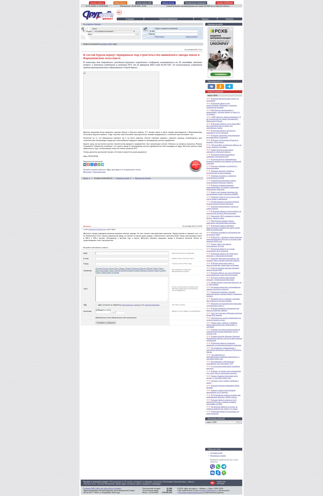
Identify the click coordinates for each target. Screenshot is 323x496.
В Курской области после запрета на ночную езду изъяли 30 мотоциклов (223, 212)
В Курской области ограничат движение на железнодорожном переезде (223, 344)
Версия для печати (143, 178)
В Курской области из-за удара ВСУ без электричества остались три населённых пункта (223, 126)
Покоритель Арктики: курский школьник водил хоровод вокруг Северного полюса (224, 294)
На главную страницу (92, 24)
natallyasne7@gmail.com (97, 229)
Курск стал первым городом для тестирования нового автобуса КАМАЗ (222, 193)
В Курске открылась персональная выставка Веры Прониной (223, 136)
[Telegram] (102, 164)
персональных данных (131, 305)
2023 (110, 44)
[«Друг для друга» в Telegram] (229, 86)
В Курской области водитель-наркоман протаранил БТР (220, 156)
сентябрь (103, 44)
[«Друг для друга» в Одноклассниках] (220, 86)
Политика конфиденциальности (191, 492)
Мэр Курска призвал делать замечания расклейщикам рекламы (221, 222)
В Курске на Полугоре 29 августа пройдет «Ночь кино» (222, 141)
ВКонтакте (87, 172)
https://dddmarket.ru (210, 490)
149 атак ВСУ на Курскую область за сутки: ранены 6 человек (223, 146)
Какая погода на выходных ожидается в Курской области (219, 151)
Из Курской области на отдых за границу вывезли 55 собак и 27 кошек (221, 408)
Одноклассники (99, 172)
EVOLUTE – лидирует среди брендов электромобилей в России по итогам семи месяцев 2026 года (224, 239)
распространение (152, 305)
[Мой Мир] (91, 164)
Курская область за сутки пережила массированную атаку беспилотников (223, 274)
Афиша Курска (168, 3)
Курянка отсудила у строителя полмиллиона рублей (221, 177)
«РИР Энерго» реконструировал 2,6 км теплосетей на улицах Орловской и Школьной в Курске (223, 119)
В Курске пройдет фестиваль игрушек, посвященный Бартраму (220, 279)
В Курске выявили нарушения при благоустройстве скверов (222, 309)
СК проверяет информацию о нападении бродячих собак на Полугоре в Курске (223, 350)
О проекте (130, 19)
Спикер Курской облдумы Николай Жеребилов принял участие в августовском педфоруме (224, 338)
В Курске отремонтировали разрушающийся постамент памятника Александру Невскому (222, 187)
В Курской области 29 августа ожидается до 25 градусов (220, 132)
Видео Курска (120, 3)
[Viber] (95, 164)
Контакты (229, 19)
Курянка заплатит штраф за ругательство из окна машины (220, 172)
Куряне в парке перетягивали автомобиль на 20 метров (221, 391)
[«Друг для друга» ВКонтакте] (211, 86)
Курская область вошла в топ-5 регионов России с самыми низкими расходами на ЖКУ (221, 402)
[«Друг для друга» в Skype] (218, 473)
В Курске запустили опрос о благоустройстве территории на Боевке (222, 264)
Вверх (85, 178)
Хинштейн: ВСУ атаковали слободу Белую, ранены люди (223, 217)
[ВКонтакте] (84, 164)
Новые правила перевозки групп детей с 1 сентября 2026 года (222, 377)
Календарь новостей (216, 419)
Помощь (205, 19)
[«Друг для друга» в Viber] (212, 467)
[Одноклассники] (88, 164)
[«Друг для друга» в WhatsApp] (218, 467)
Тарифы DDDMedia (225, 3)
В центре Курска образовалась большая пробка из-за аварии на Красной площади (223, 161)
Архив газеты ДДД (144, 3)
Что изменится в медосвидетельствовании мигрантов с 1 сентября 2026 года (223, 357)
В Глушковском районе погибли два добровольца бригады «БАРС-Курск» (223, 396)
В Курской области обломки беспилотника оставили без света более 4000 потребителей (223, 228)
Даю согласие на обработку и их (128, 305)
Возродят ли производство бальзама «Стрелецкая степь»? (223, 305)
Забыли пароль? (192, 37)
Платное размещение (168, 19)
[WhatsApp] (98, 164)
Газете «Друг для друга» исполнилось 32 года (218, 245)
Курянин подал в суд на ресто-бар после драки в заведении (223, 198)
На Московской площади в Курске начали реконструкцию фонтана (222, 203)
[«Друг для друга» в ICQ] (223, 473)
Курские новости (97, 3)
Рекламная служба (218, 456)
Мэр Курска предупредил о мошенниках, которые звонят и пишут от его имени (223, 112)
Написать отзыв (122, 178)
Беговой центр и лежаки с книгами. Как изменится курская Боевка (223, 300)
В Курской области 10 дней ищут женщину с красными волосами (222, 255)
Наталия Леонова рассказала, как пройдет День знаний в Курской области (223, 259)
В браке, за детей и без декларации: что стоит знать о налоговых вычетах (223, 372)
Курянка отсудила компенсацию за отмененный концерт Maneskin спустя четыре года (223, 332)
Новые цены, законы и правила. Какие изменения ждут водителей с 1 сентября (222, 325)
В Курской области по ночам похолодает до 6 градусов (220, 250)
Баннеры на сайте (215, 24)
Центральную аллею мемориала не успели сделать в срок (223, 319)
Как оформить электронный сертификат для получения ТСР (220, 363)
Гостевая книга (216, 453)
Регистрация (159, 37)
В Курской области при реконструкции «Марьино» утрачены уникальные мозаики (221, 105)
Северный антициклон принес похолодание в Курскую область (221, 182)
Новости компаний (215, 92)
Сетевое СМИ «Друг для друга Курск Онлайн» (102, 488)
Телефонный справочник (195, 3)
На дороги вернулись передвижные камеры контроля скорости (223, 288)
